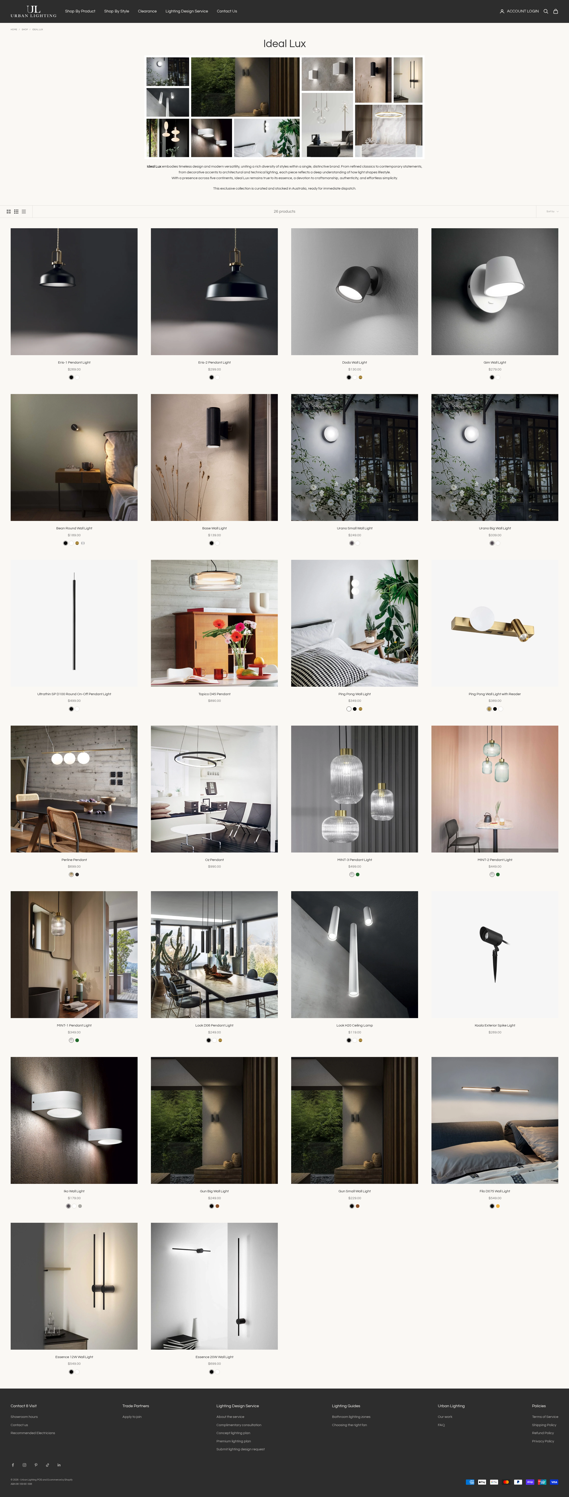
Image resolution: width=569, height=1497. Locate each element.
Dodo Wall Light (354, 362)
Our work (445, 1417)
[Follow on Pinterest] (36, 1465)
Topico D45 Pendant (214, 694)
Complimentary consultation (238, 1425)
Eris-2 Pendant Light (214, 362)
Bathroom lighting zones (351, 1417)
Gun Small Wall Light (355, 1191)
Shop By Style (116, 11)
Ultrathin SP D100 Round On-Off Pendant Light (74, 694)
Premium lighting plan (233, 1441)
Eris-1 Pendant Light (74, 362)
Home (14, 29)
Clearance (147, 11)
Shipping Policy (544, 1425)
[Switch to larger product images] (9, 212)
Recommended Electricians (33, 1433)
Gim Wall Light (495, 362)
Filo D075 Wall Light (495, 1191)
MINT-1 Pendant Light (74, 1025)
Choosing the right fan (349, 1425)
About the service (230, 1417)
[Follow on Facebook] (13, 1465)
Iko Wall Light (74, 1191)
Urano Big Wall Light (495, 528)
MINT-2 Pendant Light (495, 860)
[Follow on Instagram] (24, 1465)
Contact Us (227, 11)
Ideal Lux (37, 29)
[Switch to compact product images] (24, 212)
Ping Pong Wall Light (355, 694)
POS (39, 1480)
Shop (25, 29)
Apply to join (132, 1417)
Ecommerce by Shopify (59, 1480)
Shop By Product (80, 11)
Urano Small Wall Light (355, 528)
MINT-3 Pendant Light (354, 860)
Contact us (19, 1425)
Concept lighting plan (233, 1433)
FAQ (441, 1425)
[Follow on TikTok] (47, 1465)
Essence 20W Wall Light (214, 1357)
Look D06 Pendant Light (214, 1025)
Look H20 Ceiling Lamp (355, 1025)
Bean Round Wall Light (74, 528)
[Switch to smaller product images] (16, 212)
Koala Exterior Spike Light (495, 1025)
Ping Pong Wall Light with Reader (495, 694)
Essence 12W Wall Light (74, 1357)
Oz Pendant (214, 860)
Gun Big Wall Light (214, 1191)
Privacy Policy (543, 1441)
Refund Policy (543, 1433)
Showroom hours (24, 1417)
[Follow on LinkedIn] (59, 1465)
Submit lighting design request (240, 1449)
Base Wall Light (214, 528)
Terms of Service (545, 1417)
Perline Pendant (74, 860)
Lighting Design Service (187, 11)
